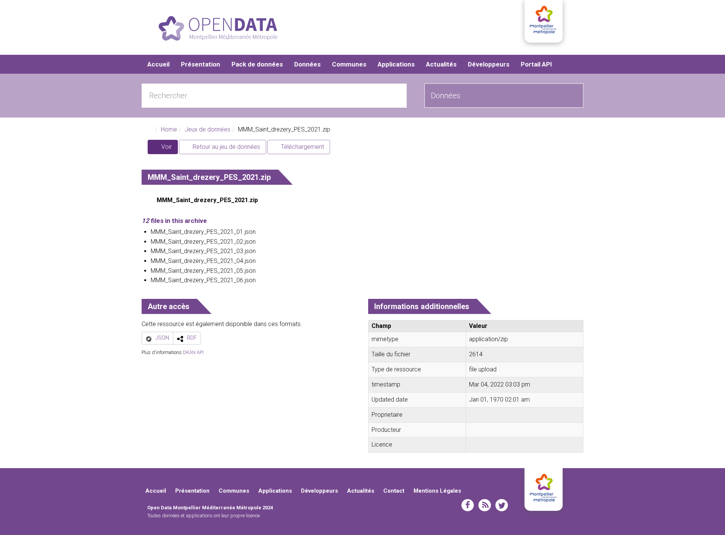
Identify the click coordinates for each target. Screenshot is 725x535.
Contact (393, 490)
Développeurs (488, 64)
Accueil (158, 64)
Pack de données (257, 64)
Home (169, 129)
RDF (192, 338)
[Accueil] (218, 28)
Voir (169, 148)
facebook (467, 505)
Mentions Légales (437, 490)
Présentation (200, 64)
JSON (162, 338)
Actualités (441, 64)
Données (307, 64)
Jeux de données (207, 129)
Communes (349, 64)
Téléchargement (301, 146)
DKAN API (193, 352)
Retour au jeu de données (225, 146)
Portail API (536, 64)
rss (484, 505)
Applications (396, 64)
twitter (501, 505)
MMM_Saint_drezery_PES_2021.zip (207, 200)
